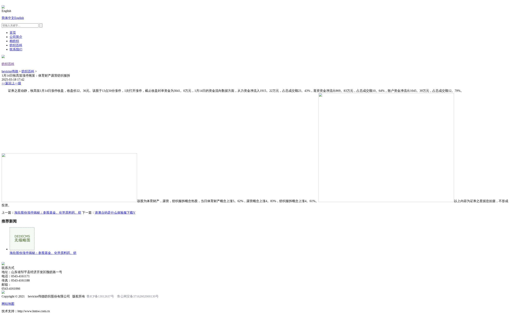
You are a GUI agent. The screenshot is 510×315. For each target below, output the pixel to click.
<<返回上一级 (11, 83)
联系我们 (16, 49)
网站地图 (8, 303)
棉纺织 (14, 41)
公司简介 (16, 37)
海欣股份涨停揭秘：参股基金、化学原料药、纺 (47, 212)
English (19, 18)
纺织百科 (16, 45)
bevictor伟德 (10, 71)
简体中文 (8, 18)
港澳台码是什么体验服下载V (115, 212)
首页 (13, 32)
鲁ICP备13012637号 (100, 296)
